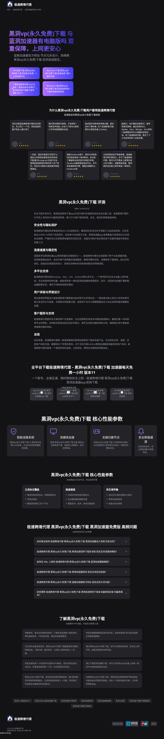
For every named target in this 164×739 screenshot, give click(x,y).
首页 (8, 9)
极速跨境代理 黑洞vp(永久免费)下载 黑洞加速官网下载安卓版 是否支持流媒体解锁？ (77, 551)
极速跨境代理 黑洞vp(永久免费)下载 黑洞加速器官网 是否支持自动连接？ (72, 571)
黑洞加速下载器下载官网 (82, 706)
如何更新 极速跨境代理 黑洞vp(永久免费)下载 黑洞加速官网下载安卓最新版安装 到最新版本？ (80, 593)
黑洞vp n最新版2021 (22, 701)
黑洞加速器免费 (87, 701)
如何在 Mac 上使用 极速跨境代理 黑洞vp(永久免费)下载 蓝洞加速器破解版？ (73, 561)
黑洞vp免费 (120, 701)
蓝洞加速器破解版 (104, 701)
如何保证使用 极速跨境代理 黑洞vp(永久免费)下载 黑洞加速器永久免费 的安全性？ (76, 541)
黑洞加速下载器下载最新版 (139, 701)
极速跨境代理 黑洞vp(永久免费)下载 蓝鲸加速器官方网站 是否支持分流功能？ (74, 582)
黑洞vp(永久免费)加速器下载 (45, 701)
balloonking (5, 733)
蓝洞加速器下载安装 (68, 701)
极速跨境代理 (17, 9)
